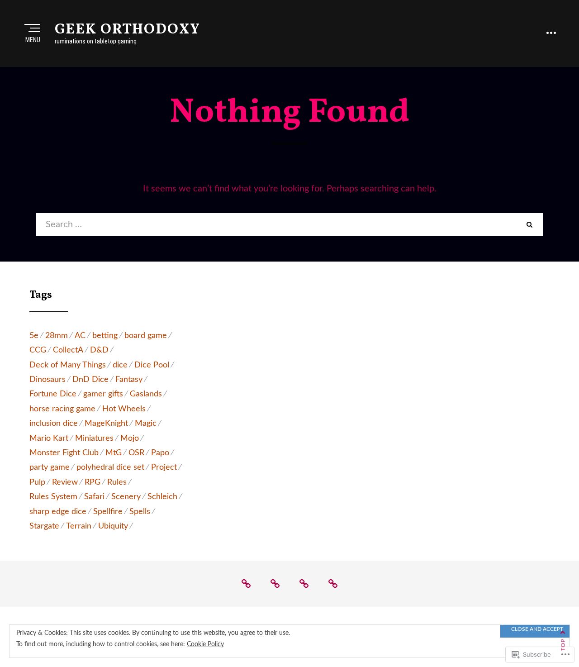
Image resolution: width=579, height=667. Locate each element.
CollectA (68, 350)
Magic (146, 423)
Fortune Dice (52, 394)
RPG (92, 482)
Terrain (78, 526)
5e (33, 336)
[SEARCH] (529, 224)
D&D (99, 350)
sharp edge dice (57, 512)
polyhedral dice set (110, 467)
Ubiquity (113, 526)
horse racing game (62, 409)
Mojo (129, 438)
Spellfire (108, 512)
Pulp (37, 482)
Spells (139, 512)
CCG (37, 350)
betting (105, 336)
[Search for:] (276, 224)
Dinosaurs (47, 380)
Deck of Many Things (67, 365)
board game (145, 336)
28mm (56, 336)
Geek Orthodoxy (127, 30)
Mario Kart (48, 438)
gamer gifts (103, 394)
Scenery (126, 497)
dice (120, 365)
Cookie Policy (205, 644)
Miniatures (94, 438)
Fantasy (128, 380)
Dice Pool (151, 365)
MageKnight (106, 423)
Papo (160, 453)
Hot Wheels (124, 409)
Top (563, 645)
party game (49, 467)
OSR (136, 453)
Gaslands (146, 394)
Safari (94, 497)
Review (65, 482)
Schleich (162, 497)
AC (80, 336)
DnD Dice (90, 380)
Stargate (44, 526)
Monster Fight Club (64, 453)
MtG (113, 453)
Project (164, 467)
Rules (117, 482)
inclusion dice (53, 423)
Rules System (53, 497)
